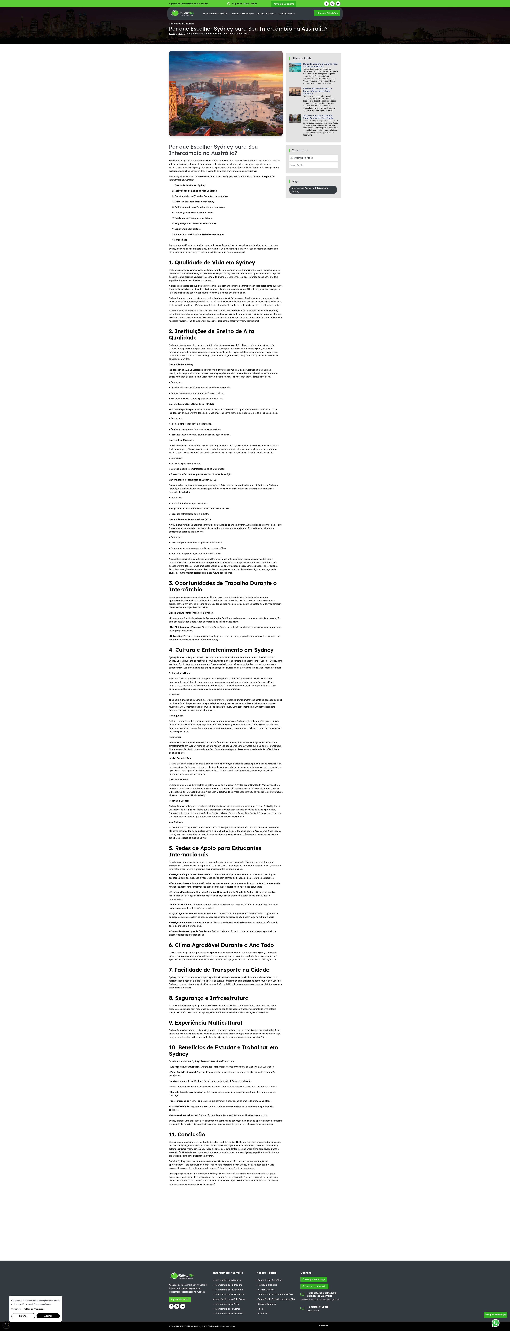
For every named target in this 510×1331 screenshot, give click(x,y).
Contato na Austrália (315, 1286)
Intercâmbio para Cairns (227, 1308)
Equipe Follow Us (179, 1299)
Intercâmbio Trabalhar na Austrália (276, 1299)
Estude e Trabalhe (242, 13)
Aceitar (48, 1316)
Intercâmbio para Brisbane (228, 1285)
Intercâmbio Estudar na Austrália (275, 1294)
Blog (180, 33)
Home (172, 33)
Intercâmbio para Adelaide (228, 1289)
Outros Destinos (265, 13)
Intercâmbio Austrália (215, 13)
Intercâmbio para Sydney (227, 1280)
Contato (262, 1313)
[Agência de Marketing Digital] (323, 1326)
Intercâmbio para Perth (226, 1304)
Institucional (286, 13)
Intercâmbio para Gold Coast (229, 1299)
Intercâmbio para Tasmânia (228, 1313)
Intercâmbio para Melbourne (229, 1294)
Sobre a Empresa (267, 1304)
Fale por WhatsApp (328, 13)
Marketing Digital (199, 1326)
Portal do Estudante (283, 4)
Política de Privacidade (34, 1309)
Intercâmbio (296, 165)
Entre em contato (194, 1180)
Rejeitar (23, 1316)
